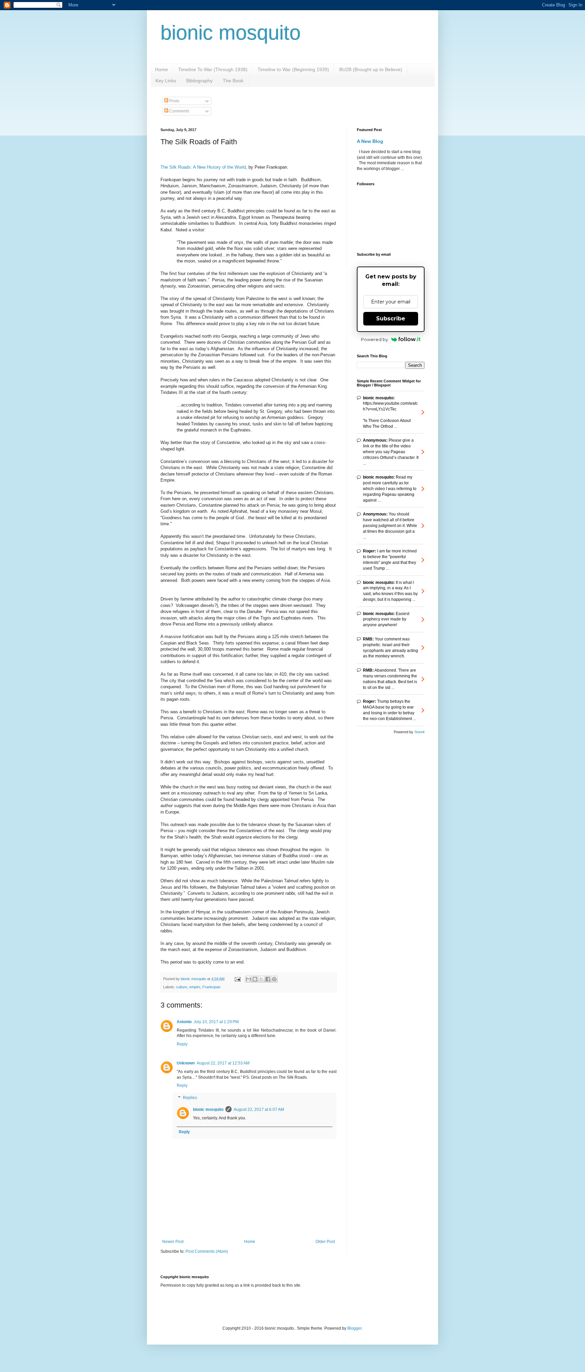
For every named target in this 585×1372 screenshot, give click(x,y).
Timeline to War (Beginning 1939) (293, 69)
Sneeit (419, 732)
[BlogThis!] (255, 979)
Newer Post (172, 1241)
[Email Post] (237, 979)
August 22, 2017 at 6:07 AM (259, 1109)
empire (194, 987)
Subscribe (390, 318)
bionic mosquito (230, 32)
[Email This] (248, 979)
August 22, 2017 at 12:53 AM (223, 1063)
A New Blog (370, 141)
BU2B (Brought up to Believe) (370, 69)
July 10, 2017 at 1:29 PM (216, 1021)
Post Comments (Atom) (207, 1251)
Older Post (325, 1241)
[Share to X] (261, 979)
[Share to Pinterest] (274, 979)
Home (161, 69)
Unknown (186, 1063)
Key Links (165, 80)
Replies (190, 1097)
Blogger (354, 1328)
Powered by (374, 339)
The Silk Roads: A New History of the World (203, 167)
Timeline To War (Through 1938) (212, 69)
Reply (182, 1044)
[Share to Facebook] (267, 979)
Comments (178, 111)
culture (181, 987)
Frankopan (211, 987)
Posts (173, 101)
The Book (233, 80)
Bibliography (199, 80)
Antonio (184, 1021)
